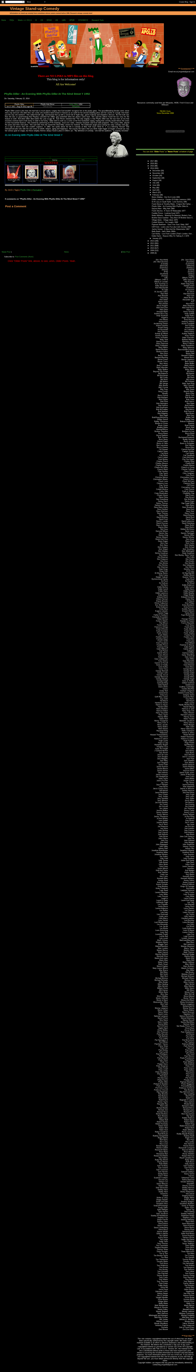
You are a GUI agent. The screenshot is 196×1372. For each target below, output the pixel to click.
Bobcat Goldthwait (187, 421)
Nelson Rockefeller (187, 1016)
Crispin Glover (162, 495)
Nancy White (163, 1012)
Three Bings (189, 1250)
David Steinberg (188, 523)
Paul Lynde (163, 1052)
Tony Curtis (163, 1277)
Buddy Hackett (188, 439)
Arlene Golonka (162, 326)
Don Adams (163, 555)
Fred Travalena (162, 643)
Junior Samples (188, 866)
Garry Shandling (188, 655)
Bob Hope (190, 403)
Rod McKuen (163, 1134)
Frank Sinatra (189, 633)
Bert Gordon (189, 362)
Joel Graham (189, 828)
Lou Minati (190, 926)
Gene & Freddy (162, 665)
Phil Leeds (190, 1076)
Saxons (191, 1176)
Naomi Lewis (163, 1014)
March (155, 192)
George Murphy (162, 679)
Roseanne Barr (162, 1154)
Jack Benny (189, 751)
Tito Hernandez (188, 1264)
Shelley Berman (188, 1188)
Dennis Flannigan (187, 533)
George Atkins (188, 669)
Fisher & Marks (162, 621)
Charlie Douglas (162, 465)
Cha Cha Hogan (188, 459)
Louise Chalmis (188, 932)
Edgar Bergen (189, 595)
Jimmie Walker (162, 811)
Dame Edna (163, 497)
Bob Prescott (189, 411)
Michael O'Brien (188, 978)
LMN (63, 20)
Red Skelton (163, 1098)
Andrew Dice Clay (161, 314)
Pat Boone (190, 1034)
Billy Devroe (189, 387)
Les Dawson (189, 910)
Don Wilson (189, 567)
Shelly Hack (163, 1192)
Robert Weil (163, 1128)
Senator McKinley (187, 1182)
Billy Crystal (163, 387)
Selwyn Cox (163, 1182)
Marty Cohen (163, 962)
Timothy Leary (188, 1262)
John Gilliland (189, 840)
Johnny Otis (189, 848)
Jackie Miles (189, 769)
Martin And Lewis (161, 958)
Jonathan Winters (161, 854)
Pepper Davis (162, 1064)
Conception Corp (187, 487)
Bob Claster (163, 399)
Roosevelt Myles (161, 1150)
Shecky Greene (188, 1186)
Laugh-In (164, 898)
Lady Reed (164, 890)
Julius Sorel (189, 864)
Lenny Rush (189, 906)
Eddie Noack (163, 595)
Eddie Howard (189, 591)
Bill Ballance (163, 373)
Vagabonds (190, 1291)
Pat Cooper (163, 1038)
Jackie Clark (163, 765)
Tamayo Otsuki (188, 1238)
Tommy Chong (188, 1275)
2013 (152, 241)
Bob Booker (189, 397)
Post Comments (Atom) (24, 257)
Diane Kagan (163, 541)
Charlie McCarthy (161, 467)
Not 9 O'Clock (162, 1026)
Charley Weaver (162, 463)
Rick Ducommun (187, 1114)
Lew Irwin (164, 912)
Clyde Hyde (163, 487)
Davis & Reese (162, 525)
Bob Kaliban (189, 405)
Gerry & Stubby (188, 681)
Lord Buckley (189, 920)
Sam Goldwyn (188, 1166)
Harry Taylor (163, 715)
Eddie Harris (163, 591)
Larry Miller (163, 894)
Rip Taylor (190, 1116)
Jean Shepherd (188, 787)
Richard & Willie (188, 1106)
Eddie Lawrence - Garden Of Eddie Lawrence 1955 (171, 199)
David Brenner (188, 515)
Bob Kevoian (189, 407)
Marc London (163, 948)
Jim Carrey (163, 805)
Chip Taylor (163, 473)
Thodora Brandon (161, 1248)
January (155, 238)
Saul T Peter (163, 1176)
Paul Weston (189, 1056)
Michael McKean (187, 976)
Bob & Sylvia (163, 395)
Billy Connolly (189, 385)
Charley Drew (189, 461)
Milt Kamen (163, 990)
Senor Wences (162, 1184)
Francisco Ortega (161, 627)
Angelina (164, 318)
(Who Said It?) (188, 280)
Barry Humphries (187, 346)
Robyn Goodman (161, 1132)
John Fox (164, 840)
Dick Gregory (163, 547)
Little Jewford (189, 916)
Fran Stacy (190, 625)
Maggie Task (163, 944)
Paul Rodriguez (162, 1054)
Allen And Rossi (188, 308)
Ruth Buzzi (190, 1162)
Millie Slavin (189, 988)
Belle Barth (190, 352)
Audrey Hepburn (188, 334)
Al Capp (165, 290)
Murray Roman (188, 1008)
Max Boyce (163, 970)
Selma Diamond (188, 1180)
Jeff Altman (163, 791)
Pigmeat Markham (187, 1082)
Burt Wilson (189, 445)
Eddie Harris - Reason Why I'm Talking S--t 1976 (170, 236)
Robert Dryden (162, 1122)
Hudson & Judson (161, 739)
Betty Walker (163, 370)
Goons (165, 689)
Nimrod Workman (187, 1018)
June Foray (163, 866)
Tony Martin (163, 1279)
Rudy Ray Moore (161, 1160)
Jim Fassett (163, 807)
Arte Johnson (163, 332)
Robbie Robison (188, 1118)
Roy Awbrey (163, 1158)
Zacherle (164, 1327)
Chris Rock (163, 475)
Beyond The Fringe (160, 372)
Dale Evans (189, 495)
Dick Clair (164, 543)
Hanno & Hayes (162, 705)
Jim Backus (189, 803)
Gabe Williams (162, 649)
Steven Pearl (189, 1230)
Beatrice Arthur (162, 352)
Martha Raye (189, 956)
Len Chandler (163, 904)
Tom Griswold (162, 1271)
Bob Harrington (162, 403)
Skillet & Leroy (162, 1198)
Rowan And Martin (161, 1156)
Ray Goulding (189, 1094)
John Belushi (163, 834)
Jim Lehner (163, 809)
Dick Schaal (189, 547)
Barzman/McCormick (186, 350)
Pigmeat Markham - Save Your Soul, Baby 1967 (170, 224)
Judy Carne (189, 856)
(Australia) (190, 262)
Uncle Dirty (190, 1287)
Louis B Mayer (188, 930)
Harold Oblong (188, 707)
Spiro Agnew (163, 1212)
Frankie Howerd (162, 637)
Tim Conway (189, 1256)
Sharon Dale (163, 1186)
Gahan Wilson (188, 649)
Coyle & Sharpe (188, 491)
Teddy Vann (163, 1242)
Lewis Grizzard (188, 912)
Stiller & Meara (162, 1234)
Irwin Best (190, 747)
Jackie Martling (188, 767)
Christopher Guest (187, 477)
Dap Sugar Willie (187, 503)
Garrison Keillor (188, 653)
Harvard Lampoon (187, 715)
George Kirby (189, 675)
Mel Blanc (164, 972)
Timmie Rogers (188, 1260)
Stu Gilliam (163, 1236)
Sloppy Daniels (162, 1200)
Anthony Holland (188, 322)
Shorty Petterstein (187, 1192)
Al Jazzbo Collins (161, 292)
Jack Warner (189, 763)
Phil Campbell (162, 1074)
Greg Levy (164, 695)
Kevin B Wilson (188, 884)
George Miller (189, 677)
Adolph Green (189, 286)
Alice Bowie (163, 304)
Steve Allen (189, 1222)
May (154, 188)
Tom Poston (189, 1273)
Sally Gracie (189, 1164)
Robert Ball (163, 1120)
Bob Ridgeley (163, 413)
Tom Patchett (162, 1273)
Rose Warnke (189, 1152)
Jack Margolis (162, 759)
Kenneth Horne (188, 876)
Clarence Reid (188, 483)
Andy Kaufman (162, 316)
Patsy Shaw (163, 1046)
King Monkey (163, 886)
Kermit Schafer (162, 884)
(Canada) (164, 264)
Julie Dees (190, 862)
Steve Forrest (162, 1226)
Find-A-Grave (185, 103)
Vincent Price (189, 1301)
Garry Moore (163, 655)
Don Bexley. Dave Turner (184, 555)
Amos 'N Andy (188, 312)
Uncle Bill (164, 1287)
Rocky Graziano (188, 1132)
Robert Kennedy (161, 1124)
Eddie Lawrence (162, 593)
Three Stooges (162, 1252)
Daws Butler (189, 525)
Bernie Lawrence (187, 360)
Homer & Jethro (188, 733)
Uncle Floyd (163, 1289)
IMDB (176, 103)
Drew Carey (163, 575)
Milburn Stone (162, 988)
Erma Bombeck (188, 605)
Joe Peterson (163, 826)
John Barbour (189, 832)
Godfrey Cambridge (186, 687)
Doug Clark (163, 571)
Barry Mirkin (163, 348)
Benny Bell (190, 354)
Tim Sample (189, 1258)
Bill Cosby (164, 377)
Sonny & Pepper (188, 1206)
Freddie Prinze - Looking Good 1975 (165, 213)
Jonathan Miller (162, 852)
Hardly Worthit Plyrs (186, 705)
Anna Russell (189, 320)
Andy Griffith (189, 314)
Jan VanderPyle (162, 777)
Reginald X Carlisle (187, 1100)
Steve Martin (189, 1228)
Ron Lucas (164, 1144)
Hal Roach (190, 701)
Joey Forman (189, 830)
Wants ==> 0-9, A (25, 20)
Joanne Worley (162, 822)
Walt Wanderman (161, 1305)
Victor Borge (189, 1297)
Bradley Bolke (162, 427)
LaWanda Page (162, 902)
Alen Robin (163, 300)
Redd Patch (163, 1100)
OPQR (71, 20)
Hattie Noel (163, 719)
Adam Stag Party (187, 284)
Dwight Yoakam (162, 577)
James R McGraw (187, 775)
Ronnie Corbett (162, 1148)
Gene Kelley (163, 667)
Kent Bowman (162, 882)
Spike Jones (189, 1208)
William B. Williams (186, 1319)
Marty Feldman (188, 962)
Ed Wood (190, 583)
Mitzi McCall (189, 994)
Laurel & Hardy (162, 900)
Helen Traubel (189, 719)
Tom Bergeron (188, 1267)
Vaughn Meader (162, 1297)
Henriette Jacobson (186, 721)
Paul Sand (190, 1054)
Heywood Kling (162, 731)
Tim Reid (164, 1258)
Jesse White (189, 801)
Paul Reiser (189, 1052)
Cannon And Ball (187, 449)
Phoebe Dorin (189, 1080)
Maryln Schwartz (187, 968)
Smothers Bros (162, 1204)
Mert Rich (164, 976)
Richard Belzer (188, 1108)
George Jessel (162, 675)
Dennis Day (163, 533)
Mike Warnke (189, 986)
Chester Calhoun (187, 469)
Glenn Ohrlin (163, 687)
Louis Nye (164, 932)
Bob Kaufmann (162, 407)
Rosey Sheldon (188, 1154)
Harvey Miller (163, 717)
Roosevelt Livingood (186, 1148)
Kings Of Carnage (187, 886)
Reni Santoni (189, 1102)
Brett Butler (189, 429)
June (154, 185)
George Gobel (189, 673)
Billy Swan (190, 389)
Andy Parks (189, 316)
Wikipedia (76, 106)
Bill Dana (190, 377)
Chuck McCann (188, 481)
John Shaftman (188, 844)
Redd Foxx (190, 1098)
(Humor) (165, 270)
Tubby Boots (163, 1285)
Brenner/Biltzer (162, 429)
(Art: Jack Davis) (187, 260)
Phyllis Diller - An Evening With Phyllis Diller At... (171, 206)
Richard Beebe (162, 1108)
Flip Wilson (163, 623)
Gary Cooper (163, 657)
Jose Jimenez (188, 854)
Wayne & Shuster (161, 1307)
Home (3, 20)
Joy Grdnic (163, 856)
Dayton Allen (163, 527)
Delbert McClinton (187, 529)
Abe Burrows (189, 282)
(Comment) (190, 264)
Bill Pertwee (189, 381)
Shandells (190, 1184)
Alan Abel (164, 294)
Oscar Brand (189, 1030)
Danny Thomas (162, 503)
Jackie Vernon (162, 771)
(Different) (190, 266)
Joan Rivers (189, 820)
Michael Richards (161, 980)
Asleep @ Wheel (161, 334)
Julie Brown (163, 862)
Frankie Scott (189, 637)
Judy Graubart (188, 858)
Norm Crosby (163, 1022)
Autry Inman (189, 336)
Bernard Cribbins (187, 356)
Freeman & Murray (187, 645)
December (156, 171)
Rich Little (164, 1106)
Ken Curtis (164, 876)
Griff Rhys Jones (161, 697)
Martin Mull (190, 958)
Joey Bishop (163, 830)
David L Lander (162, 521)
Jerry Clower (163, 795)
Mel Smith (164, 974)
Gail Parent (163, 651)
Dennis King (163, 535)
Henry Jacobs (162, 725)
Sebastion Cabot (187, 1178)
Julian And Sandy (187, 860)
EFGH (49, 20)
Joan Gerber (163, 820)
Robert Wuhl (189, 1128)
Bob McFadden (162, 409)
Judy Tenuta (163, 860)
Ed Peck (164, 581)
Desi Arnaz (190, 539)
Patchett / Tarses (161, 1044)
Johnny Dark (163, 848)
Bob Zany (190, 415)
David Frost (163, 519)
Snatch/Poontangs (161, 1206)
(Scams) (191, 272)
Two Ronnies (189, 1285)
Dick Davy (164, 545)
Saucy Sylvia (189, 1174)
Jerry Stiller (189, 799)
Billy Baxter (163, 385)
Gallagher (190, 651)
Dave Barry (190, 505)
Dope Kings (163, 569)
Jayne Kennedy (188, 785)
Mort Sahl (164, 1004)
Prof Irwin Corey (161, 1088)
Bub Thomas (163, 437)
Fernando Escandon (160, 617)
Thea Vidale (189, 1246)
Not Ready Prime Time (185, 1026)
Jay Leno (164, 783)
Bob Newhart (163, 411)
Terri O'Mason (189, 1242)
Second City (163, 1180)
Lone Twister (163, 920)
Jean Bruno (163, 787)
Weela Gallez (163, 1309)
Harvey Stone (189, 717)
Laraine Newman (161, 892)
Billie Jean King (188, 383)
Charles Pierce (162, 461)
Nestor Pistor (163, 1018)
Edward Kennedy (187, 597)
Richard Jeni (163, 1110)
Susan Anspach (188, 1236)
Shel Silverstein (162, 1188)
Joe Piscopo (189, 826)
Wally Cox (190, 1303)
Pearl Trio (164, 1062)
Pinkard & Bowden (161, 1084)
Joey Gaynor (163, 832)
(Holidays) (190, 268)
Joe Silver (164, 828)
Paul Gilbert (189, 1050)
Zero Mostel (163, 1329)
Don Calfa (190, 557)
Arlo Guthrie (189, 326)
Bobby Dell (190, 417)
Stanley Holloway (187, 1214)
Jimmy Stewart (188, 815)
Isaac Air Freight (161, 749)
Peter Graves (189, 1068)
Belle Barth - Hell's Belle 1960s (164, 231)
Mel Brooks (189, 972)
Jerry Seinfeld (162, 799)
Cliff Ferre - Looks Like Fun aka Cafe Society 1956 (171, 227)
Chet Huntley (163, 471)
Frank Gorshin (162, 633)
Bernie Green (163, 360)
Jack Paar (190, 759)
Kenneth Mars (162, 878)
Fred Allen (190, 639)
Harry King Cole (188, 711)
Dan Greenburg (162, 499)
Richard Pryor (189, 1112)
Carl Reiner (163, 455)
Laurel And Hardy (187, 900)
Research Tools (98, 20)
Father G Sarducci (161, 615)
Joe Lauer (190, 824)
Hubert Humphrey (187, 737)
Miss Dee (164, 994)
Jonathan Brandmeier (159, 850)
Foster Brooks (162, 625)
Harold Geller (163, 707)
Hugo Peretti (189, 743)
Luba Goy (190, 934)
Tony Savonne (162, 1281)
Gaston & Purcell (161, 663)
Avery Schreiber (161, 338)
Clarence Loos (162, 483)
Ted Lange (164, 1240)
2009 (152, 250)
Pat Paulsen (189, 1042)
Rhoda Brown (189, 1104)
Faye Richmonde (187, 615)
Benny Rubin (163, 356)
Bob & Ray (190, 393)
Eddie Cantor (189, 587)
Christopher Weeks (160, 479)
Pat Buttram (163, 1036)
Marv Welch (189, 964)
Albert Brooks (189, 298)
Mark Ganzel (163, 952)
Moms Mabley (162, 996)
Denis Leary (189, 531)
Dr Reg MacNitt (188, 573)
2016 (152, 163)
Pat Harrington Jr (161, 1040)
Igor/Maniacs (189, 745)
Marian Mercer (162, 950)
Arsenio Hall (189, 328)
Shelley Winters (188, 1190)
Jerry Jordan (163, 797)
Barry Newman (188, 348)
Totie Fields (163, 1283)
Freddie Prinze (162, 645)
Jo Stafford (190, 819)
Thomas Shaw (162, 1250)
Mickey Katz (189, 980)
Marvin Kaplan (162, 966)
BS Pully (190, 435)
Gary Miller (190, 659)
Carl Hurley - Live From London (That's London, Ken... (172, 234)
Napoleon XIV (189, 1014)
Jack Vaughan (162, 763)
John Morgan (189, 842)
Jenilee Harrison (188, 791)
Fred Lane (190, 641)
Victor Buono (163, 1299)
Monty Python (188, 998)
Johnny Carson (188, 846)
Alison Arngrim (162, 306)
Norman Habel (188, 1024)
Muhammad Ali (188, 1006)
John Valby (163, 846)
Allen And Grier (162, 308)
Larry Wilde (190, 896)
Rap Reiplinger (162, 1092)
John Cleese (163, 838)
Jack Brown (163, 753)
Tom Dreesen (189, 1269)
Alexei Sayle (163, 302)
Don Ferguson (162, 559)
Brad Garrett (189, 425)
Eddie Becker (162, 587)
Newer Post (6, 252)
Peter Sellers (189, 1070)
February (156, 195)
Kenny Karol (163, 880)
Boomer (191, 423)
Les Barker (163, 910)
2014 (152, 168)
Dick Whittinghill (188, 551)
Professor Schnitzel (186, 1088)
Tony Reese (189, 1279)
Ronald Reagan (162, 1146)
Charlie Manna (188, 465)
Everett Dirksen (188, 611)
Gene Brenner (189, 665)
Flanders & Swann (187, 621)
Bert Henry (164, 364)
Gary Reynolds (188, 661)
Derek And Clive (161, 539)
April (154, 190)
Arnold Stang (163, 328)
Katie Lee (164, 874)
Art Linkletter (189, 330)
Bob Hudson (163, 405)
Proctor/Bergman (187, 1086)
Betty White (189, 370)
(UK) (166, 278)
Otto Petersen (162, 1032)
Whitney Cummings (186, 1313)
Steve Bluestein (188, 1224)
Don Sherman (162, 567)
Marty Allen (163, 960)
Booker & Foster (161, 423)
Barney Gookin (162, 342)
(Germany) (164, 268)
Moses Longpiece (187, 1004)
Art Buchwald (163, 330)
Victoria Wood (188, 1299)
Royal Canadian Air (187, 1158)
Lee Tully (190, 902)
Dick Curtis (190, 543)
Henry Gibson (189, 723)
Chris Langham (188, 473)
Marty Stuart (163, 964)
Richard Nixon (162, 1112)
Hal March (164, 701)
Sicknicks (164, 1194)
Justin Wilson (162, 868)
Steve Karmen (188, 1226)
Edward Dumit (162, 597)
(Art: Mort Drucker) (160, 262)
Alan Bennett (163, 296)
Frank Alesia (189, 627)
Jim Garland (189, 807)
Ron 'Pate (190, 1140)
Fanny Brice (189, 613)
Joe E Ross (163, 824)
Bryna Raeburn (162, 435)
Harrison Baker (162, 711)
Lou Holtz (190, 924)
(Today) (191, 276)
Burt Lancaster (162, 445)
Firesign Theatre (188, 619)
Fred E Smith (163, 641)
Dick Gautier (189, 545)
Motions (165, 1006)
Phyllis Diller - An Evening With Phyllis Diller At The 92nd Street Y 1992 (47, 93)
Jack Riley (164, 761)
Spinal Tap (190, 1210)
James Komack (162, 775)
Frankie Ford (189, 635)
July (154, 183)
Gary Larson (189, 657)
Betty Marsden (162, 368)
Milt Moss (190, 990)
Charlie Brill (189, 463)
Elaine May (190, 599)
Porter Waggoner (187, 1084)
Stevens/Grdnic (188, 1232)
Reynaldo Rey (162, 1104)
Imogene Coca (162, 747)
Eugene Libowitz (161, 611)
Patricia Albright (188, 1044)
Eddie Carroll (163, 589)
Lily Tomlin (190, 914)
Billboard (165, 105)
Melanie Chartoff (188, 974)
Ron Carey (164, 1142)
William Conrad (162, 1321)
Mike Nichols (163, 986)
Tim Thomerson (162, 1260)
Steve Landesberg (161, 1228)
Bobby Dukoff (162, 419)
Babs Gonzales (188, 338)
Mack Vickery (162, 940)
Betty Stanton (189, 368)
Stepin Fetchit (162, 1220)
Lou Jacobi (163, 926)
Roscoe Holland (188, 1150)
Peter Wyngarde (161, 1072)
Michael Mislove (161, 978)
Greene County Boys (186, 693)
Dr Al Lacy (190, 571)
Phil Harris (164, 1076)
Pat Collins (190, 1036)
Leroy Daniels (189, 908)
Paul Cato (164, 1048)
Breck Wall (190, 427)
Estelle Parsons (188, 609)
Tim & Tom (163, 1254)
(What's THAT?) (188, 278)
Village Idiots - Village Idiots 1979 (165, 220)
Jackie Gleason (188, 765)
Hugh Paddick (188, 741)
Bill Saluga (164, 383)
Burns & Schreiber (187, 443)
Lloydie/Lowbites (187, 918)
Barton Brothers (162, 350)
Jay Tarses (190, 783)
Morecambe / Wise (160, 1002)
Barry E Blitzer (188, 344)
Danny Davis (163, 501)
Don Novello (189, 563)
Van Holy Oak (189, 1293)
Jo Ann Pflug (189, 817)
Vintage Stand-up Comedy (34, 8)
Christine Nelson (161, 477)
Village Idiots (163, 1301)
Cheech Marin (162, 469)
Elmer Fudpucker (161, 603)
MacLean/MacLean (187, 940)
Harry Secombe (162, 713)
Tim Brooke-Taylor (161, 1256)
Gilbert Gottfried (188, 683)
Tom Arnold (163, 1267)
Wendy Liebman (188, 1311)
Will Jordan (163, 1319)
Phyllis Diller (25, 190)
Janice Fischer (162, 781)
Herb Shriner (163, 729)
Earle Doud (190, 579)
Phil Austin (190, 1072)
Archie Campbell (188, 324)
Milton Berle (163, 992)
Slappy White (189, 1198)
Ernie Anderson (162, 607)
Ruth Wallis (163, 1164)
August (155, 180)
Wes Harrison (162, 1313)
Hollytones (164, 733)
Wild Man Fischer (161, 1317)
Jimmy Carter (189, 811)
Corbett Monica (162, 489)
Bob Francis (189, 401)
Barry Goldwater (161, 346)
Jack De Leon (162, 755)
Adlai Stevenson (161, 286)
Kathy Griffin (189, 872)
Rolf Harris (164, 1140)
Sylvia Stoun (163, 1238)
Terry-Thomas (162, 1244)
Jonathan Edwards (187, 850)
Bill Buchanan (162, 375)
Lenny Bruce (163, 906)
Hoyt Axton (163, 737)
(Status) (191, 274)
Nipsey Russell (188, 1020)
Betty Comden (162, 366)
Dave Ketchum (162, 511)
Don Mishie (163, 563)
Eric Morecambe (161, 605)
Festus (191, 617)
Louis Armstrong (161, 930)
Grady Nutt (163, 691)
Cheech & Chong (187, 467)
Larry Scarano (188, 894)
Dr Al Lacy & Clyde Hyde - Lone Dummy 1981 (169, 202)
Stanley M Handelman (159, 1216)
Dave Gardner (162, 509)
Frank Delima (189, 629)
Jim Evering (189, 805)
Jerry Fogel (190, 795)
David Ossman (162, 523)
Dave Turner (189, 513)
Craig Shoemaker (161, 493)
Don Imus (164, 561)
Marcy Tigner (189, 948)
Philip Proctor (162, 1080)
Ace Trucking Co (161, 284)
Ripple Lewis (163, 1118)
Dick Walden (163, 551)
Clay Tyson (163, 485)
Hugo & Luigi (163, 743)
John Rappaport (162, 844)
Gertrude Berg (162, 683)
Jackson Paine (188, 771)
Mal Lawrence (189, 944)
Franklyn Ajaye (162, 639)
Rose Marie (163, 1152)
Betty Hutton (189, 366)
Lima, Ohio (73, 104)
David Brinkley (162, 517)
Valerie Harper (162, 1293)
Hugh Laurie (163, 741)
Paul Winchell (162, 1058)
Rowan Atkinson (188, 1156)
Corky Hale (163, 491)
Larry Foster (189, 892)
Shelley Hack (163, 1190)
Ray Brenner (163, 1094)
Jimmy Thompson (161, 817)
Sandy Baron (163, 1174)
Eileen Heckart (162, 599)
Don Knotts (190, 561)
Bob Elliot (164, 401)
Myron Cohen (163, 1010)
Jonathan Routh (188, 852)
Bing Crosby (163, 391)
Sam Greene (163, 1168)
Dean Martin (189, 527)
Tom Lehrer (190, 1271)
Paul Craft (190, 1048)
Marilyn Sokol (189, 950)
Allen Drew (164, 310)
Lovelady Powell (161, 934)
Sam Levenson (162, 1170)
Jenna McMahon (161, 793)
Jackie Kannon (162, 767)
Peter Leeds (163, 1070)
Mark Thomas (189, 952)
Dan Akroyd (189, 497)
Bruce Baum (163, 433)
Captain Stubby (188, 451)
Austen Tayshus (161, 336)
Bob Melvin (190, 409)
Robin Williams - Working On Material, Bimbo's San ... (172, 215)
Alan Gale (190, 296)
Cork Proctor (189, 489)
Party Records (162, 1034)
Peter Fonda (163, 1068)
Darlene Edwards (161, 505)
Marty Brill (190, 960)
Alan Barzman (188, 294)
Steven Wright (162, 1232)
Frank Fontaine (162, 631)
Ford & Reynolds (187, 623)
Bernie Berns (189, 358)
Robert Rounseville (187, 1126)
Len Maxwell (189, 904)
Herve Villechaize (187, 729)
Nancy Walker (188, 1010)
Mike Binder (163, 982)
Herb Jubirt (190, 727)
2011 (152, 246)
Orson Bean (189, 1028)
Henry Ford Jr (162, 723)
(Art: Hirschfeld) (162, 260)
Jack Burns (189, 753)
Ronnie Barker (188, 1146)
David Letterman (188, 521)
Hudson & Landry (187, 739)
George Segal (189, 679)
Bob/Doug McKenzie (160, 417)
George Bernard (162, 671)
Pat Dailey (190, 1038)
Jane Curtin (189, 777)
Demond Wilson (162, 531)
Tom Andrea (189, 1266)
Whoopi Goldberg (187, 1315)
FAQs (12, 20)
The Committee (162, 1246)
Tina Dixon (164, 1264)
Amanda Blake (162, 312)
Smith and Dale (162, 1202)
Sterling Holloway (187, 1220)
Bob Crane (190, 399)
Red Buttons (163, 1096)
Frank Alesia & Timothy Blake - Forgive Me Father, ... (172, 204)
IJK (56, 20)
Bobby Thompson (161, 421)
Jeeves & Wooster (187, 789)
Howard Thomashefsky (159, 735)
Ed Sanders (189, 581)
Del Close (164, 529)
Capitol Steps (162, 451)
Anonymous (163, 322)
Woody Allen (189, 1321)
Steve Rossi (163, 1230)
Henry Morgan (188, 725)
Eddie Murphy (189, 593)
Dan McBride (189, 499)
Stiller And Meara (187, 1234)
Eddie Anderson (188, 585)
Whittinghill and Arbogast (158, 1315)
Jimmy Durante (162, 813)
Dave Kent (190, 509)
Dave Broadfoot (188, 507)
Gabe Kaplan (189, 647)
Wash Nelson (189, 1305)
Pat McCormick (188, 1040)
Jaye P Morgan (162, 785)
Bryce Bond (189, 433)
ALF (192, 302)
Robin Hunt (163, 1130)
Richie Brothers (162, 1114)
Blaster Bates (189, 391)
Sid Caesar (190, 1194)
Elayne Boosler (162, 601)
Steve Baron (163, 1224)
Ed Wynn (164, 585)
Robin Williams (188, 1130)
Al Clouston (189, 290)
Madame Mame (162, 942)
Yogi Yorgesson (188, 1325)
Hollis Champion (188, 731)
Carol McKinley (188, 457)
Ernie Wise (163, 609)
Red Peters (190, 1096)
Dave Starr (190, 511)
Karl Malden (189, 870)
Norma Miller (163, 1024)
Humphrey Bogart (161, 745)
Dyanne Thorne (188, 577)
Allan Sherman (188, 306)
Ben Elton (164, 354)
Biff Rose (190, 372)
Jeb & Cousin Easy (160, 789)
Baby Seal (164, 340)
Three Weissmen (187, 1252)
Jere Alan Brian (188, 793)
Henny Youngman (161, 721)
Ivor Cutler (190, 749)
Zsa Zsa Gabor (188, 1329)
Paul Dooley (163, 1050)
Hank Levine (189, 703)
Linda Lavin (163, 916)
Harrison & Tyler (188, 709)
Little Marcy (163, 918)
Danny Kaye (189, 501)
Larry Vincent (163, 896)
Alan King (164, 298)
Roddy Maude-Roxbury (185, 1134)
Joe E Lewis (189, 822)
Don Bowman (163, 557)
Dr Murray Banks (161, 573)
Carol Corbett (163, 457)
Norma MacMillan (187, 1022)
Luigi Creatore (189, 936)
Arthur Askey (189, 332)
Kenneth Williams (187, 878)
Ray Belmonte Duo (187, 1092)
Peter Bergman (162, 1066)
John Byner (163, 836)
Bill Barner (190, 373)
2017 (152, 161)
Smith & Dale (189, 1200)
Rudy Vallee (189, 1160)
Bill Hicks (164, 379)
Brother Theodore (161, 431)
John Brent (190, 834)
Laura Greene (189, 898)
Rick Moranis (163, 1116)
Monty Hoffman (162, 998)
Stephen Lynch (188, 1218)
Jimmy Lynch (189, 813)
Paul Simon (163, 1056)
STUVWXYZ (83, 20)
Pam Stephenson (187, 1032)
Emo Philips (189, 603)
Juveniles (190, 868)
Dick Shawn (163, 549)
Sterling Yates (162, 1222)
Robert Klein (163, 1126)
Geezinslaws (189, 663)
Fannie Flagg (163, 613)
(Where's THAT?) (161, 280)
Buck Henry (163, 439)
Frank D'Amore (162, 629)
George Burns (189, 671)
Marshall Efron (162, 956)
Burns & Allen (189, 441)
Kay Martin (190, 874)
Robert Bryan (189, 1120)
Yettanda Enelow (161, 1325)
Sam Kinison (189, 1168)
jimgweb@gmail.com (186, 72)
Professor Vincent (161, 1090)
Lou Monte (164, 928)
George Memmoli (161, 677)
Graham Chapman (187, 691)
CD (42, 20)
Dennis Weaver (162, 537)
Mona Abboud (189, 996)
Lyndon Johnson (188, 938)
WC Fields (190, 1307)
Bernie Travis (163, 362)
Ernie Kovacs (189, 607)
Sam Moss (190, 1170)
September (156, 178)
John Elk (190, 838)
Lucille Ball (163, 936)
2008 (152, 253)
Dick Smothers (188, 549)
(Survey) (164, 276)
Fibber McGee (162, 619)
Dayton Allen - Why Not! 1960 (163, 209)
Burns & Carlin (162, 443)
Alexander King (188, 300)
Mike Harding (163, 984)
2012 (152, 243)
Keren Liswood (188, 882)
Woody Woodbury (161, 1323)
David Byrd (190, 517)
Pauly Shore (163, 1060)
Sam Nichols (163, 1172)
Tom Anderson (162, 1266)
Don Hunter (190, 559)
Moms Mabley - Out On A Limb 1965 (166, 197)
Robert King (189, 1124)
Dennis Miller (189, 535)
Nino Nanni (163, 1020)
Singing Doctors (188, 1196)
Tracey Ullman (188, 1283)
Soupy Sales (163, 1208)
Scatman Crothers (161, 1178)
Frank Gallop (189, 631)
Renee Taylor (163, 1102)
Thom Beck (189, 1248)
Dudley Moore (189, 575)
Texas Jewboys (188, 1244)
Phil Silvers (189, 1078)
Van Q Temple (162, 1295)
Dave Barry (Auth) (161, 507)
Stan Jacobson (162, 1214)
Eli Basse (190, 601)
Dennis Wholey (188, 537)
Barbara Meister (188, 340)
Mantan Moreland (187, 946)
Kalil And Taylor (162, 870)
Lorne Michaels (188, 922)
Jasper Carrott (188, 781)
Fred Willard (189, 643)
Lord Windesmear (161, 922)
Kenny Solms (189, 880)
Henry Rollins (163, 727)
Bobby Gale (189, 419)
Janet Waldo (189, 779)
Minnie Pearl (189, 992)
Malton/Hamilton (161, 946)
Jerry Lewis (189, 797)
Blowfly (165, 393)
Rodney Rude (189, 1136)
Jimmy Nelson (162, 815)
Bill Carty (190, 375)
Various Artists (188, 1295)
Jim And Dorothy (161, 803)
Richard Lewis (188, 1110)
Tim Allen (190, 1254)
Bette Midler (189, 364)
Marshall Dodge (188, 954)
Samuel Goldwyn (187, 1172)
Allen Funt (190, 310)
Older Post (126, 252)
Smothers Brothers (187, 1204)
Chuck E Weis (188, 479)
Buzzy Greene (162, 447)
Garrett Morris (162, 653)
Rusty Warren (162, 1162)
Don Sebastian (188, 565)
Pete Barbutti (189, 1064)
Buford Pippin (162, 441)
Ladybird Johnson (187, 890)
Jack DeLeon (189, 755)
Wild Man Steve (188, 1317)
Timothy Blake (162, 1262)
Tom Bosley (163, 1269)
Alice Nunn (190, 304)
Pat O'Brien (163, 1042)
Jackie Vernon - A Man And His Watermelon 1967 (171, 229)
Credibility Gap (188, 493)
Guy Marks (190, 699)
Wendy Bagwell (162, 1311)
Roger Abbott (163, 1138)
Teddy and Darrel (187, 1240)
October (155, 176)
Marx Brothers (188, 966)
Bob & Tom (190, 395)
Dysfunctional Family (160, 579)
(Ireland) (191, 270)
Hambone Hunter (161, 703)
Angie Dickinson (188, 318)
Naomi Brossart (188, 1012)
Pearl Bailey (189, 1060)
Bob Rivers (190, 413)
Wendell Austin (188, 1309)
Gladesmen (189, 685)
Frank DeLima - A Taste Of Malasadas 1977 (168, 211)
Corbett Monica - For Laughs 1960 (165, 222)
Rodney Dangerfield (160, 1136)
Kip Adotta (190, 888)
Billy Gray (164, 389)
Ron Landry (189, 1142)
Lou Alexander (162, 924)
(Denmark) (164, 266)
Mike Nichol (189, 984)
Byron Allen (189, 447)
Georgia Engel (162, 681)
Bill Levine (190, 379)
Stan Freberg (189, 1212)
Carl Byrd (164, 453)
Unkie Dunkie (189, 1289)
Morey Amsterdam (187, 1002)
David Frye (190, 519)
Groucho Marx (188, 697)
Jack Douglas (162, 757)
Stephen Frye (162, 1218)
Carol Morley (163, 459)
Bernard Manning (161, 358)
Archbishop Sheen (161, 324)
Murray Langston (161, 1008)
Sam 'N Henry (162, 1166)
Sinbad (165, 1196)
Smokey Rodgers (187, 1202)
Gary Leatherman (161, 659)
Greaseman (163, 693)
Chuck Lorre (163, 481)
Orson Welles (162, 1030)
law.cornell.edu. (177, 1355)
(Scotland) (164, 274)
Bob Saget (164, 415)
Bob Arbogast (162, 397)
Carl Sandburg (188, 455)
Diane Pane (189, 541)
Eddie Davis (189, 589)
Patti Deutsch (189, 1046)
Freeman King (162, 647)
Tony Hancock (188, 1277)
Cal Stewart (163, 449)
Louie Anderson (188, 928)
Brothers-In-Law (188, 431)
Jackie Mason (162, 769)
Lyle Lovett (163, 938)
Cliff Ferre (190, 485)
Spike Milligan (162, 1210)
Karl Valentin (163, 872)
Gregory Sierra (188, 695)
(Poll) (166, 272)
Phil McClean (163, 1078)
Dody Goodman (188, 553)
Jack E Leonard (188, 757)
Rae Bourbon (189, 1090)
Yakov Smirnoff (188, 1323)
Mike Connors (189, 982)
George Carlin (162, 673)
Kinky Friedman (162, 888)
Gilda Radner (163, 685)
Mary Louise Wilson (160, 968)
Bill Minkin (164, 381)
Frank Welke (163, 635)
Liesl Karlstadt (162, 914)
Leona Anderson (161, 908)
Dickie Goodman (161, 553)
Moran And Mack (187, 1000)
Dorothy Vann (189, 569)
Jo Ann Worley (162, 819)
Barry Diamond (162, 344)
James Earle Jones (186, 773)
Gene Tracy (163, 669)
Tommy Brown (162, 1275)
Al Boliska (190, 288)
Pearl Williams (188, 1062)
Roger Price (189, 1138)
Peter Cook (190, 1066)
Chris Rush (190, 475)
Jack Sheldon (189, 761)
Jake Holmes (163, 773)
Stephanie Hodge (187, 1216)
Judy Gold (164, 858)
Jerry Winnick (162, 801)
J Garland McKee (161, 751)
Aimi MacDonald (161, 288)
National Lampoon (161, 1016)
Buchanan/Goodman (186, 437)
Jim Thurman (189, 809)
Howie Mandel (188, 735)
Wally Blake (163, 1303)
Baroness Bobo (188, 342)
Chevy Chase (189, 471)
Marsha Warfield (161, 954)
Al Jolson (190, 292)
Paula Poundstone (187, 1058)
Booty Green (163, 425)
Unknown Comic (161, 1291)
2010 (152, 248)
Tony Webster (189, 1281)
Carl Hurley (190, 453)
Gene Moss (189, 667)
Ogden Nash (163, 1028)
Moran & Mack (162, 1000)
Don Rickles (163, 565)
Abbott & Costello (161, 282)
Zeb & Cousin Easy (186, 1327)
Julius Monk (163, 864)
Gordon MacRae (188, 689)
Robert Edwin (189, 1122)
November (156, 173)
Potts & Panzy (162, 1086)
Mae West (190, 942)
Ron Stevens (189, 1144)
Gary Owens (163, 661)
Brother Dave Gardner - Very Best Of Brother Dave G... (173, 218)
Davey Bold (163, 515)
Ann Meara (163, 320)
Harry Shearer (189, 713)
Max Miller (190, 970)
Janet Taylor (163, 779)
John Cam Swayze (187, 836)
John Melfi (164, 842)
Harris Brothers (162, 709)
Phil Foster (190, 1074)
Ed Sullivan (163, 583)
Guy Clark (164, 699)
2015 (152, 166)
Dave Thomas (162, 513)
